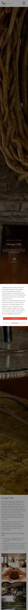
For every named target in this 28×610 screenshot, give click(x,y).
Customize (15, 323)
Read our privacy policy (14, 313)
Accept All (15, 318)
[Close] (26, 286)
